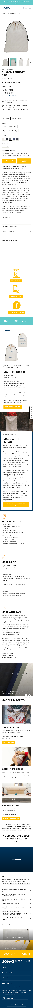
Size (3, 115)
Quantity (5, 143)
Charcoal (17, 138)
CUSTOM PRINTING (8, 222)
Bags (7, 13)
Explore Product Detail (16, 312)
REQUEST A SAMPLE (8, 231)
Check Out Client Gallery (11, 819)
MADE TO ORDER (7, 69)
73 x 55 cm (6, 118)
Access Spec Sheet (16, 297)
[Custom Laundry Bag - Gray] (6, 256)
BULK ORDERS (6, 217)
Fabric (4, 123)
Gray (10, 138)
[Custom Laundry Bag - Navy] (8, 256)
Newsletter (7, 984)
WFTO (6, 634)
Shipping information (9, 226)
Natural (3, 138)
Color (6, 135)
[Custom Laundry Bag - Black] (4, 256)
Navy (13, 138)
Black (6, 138)
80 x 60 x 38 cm (16, 118)
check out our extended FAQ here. (19, 883)
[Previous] (26, 695)
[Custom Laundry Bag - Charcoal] (10, 256)
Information (8, 973)
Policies (6, 978)
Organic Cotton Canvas (9, 126)
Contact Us (12, 95)
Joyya (4, 968)
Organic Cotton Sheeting (10, 131)
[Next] (29, 695)
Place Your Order (8, 742)
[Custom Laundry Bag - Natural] (2, 256)
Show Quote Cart (24, 161)
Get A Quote (8, 161)
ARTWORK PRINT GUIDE (12, 407)
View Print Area (16, 281)
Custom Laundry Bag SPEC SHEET (16, 505)
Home (3, 13)
